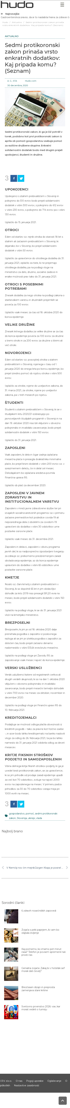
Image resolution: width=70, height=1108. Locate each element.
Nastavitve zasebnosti (26, 1085)
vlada (39, 818)
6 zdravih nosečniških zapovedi (38, 910)
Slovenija (22, 818)
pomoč (30, 813)
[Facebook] (13, 178)
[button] (62, 4)
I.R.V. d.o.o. (6, 1080)
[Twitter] (21, 178)
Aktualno (12, 36)
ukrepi (31, 818)
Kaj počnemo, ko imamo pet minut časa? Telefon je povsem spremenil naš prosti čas (43, 952)
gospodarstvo (17, 813)
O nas (19, 1080)
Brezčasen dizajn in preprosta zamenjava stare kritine (38, 989)
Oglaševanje (54, 1080)
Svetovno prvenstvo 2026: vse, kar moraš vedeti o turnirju (40, 1008)
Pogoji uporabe (34, 1080)
